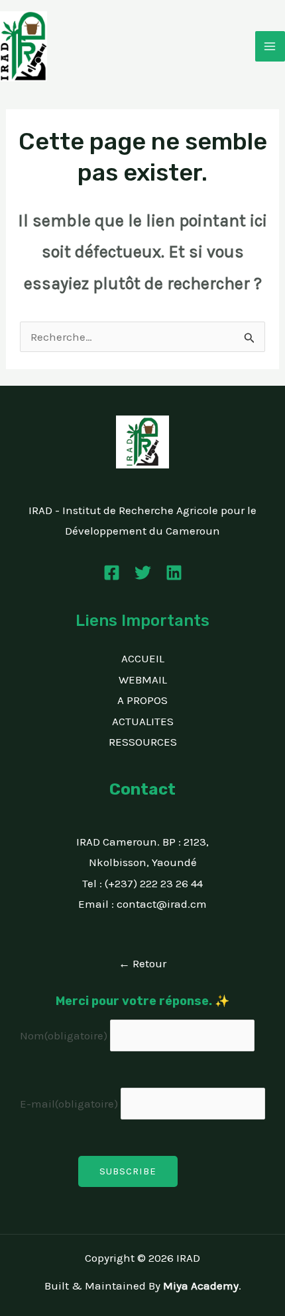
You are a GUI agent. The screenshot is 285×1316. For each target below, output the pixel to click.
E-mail (69, 1103)
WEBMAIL (143, 679)
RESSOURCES (143, 741)
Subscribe (127, 1171)
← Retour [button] (142, 963)
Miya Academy (201, 1285)
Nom (63, 1035)
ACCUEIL (142, 658)
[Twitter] (143, 572)
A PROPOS (142, 700)
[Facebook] (111, 572)
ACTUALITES (143, 721)
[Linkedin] (174, 572)
